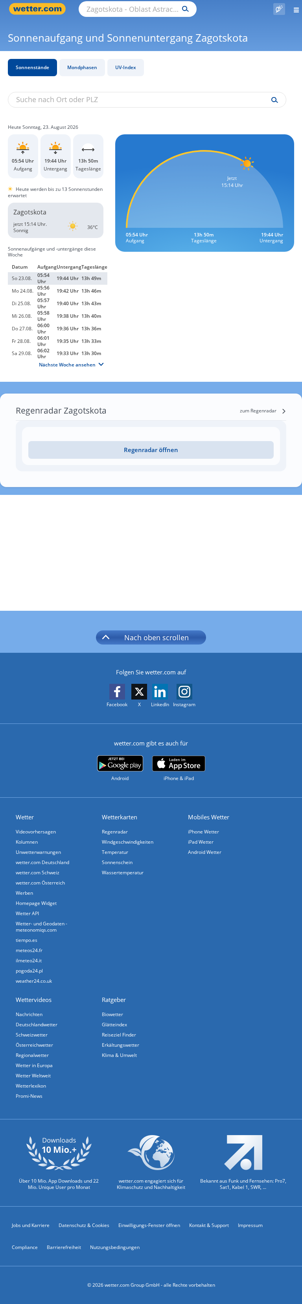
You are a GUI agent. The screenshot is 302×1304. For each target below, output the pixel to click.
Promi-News (29, 1096)
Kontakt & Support (209, 1225)
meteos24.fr (29, 950)
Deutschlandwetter (36, 1024)
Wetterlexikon (31, 1085)
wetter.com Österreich (40, 882)
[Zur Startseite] (39, 9)
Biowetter (112, 1014)
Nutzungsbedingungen (115, 1247)
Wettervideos (34, 1000)
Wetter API (27, 913)
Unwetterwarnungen (38, 852)
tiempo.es (26, 940)
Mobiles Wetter (208, 817)
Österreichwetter (34, 1045)
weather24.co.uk (34, 981)
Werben (24, 893)
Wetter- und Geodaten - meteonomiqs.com (41, 926)
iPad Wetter (201, 842)
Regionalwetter (32, 1055)
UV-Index (125, 67)
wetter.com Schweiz (37, 872)
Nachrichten (29, 1014)
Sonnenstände (32, 67)
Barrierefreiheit (64, 1247)
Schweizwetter (32, 1034)
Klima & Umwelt (119, 1055)
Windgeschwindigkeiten (127, 842)
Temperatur (115, 852)
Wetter (25, 817)
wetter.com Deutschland (42, 862)
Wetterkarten (119, 817)
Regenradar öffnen (151, 450)
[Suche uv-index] (272, 100)
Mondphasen (82, 67)
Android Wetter (204, 852)
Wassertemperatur (123, 872)
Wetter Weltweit (33, 1075)
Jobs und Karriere (31, 1225)
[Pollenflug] (279, 9)
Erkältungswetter (120, 1045)
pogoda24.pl (29, 970)
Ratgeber (114, 1000)
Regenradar (115, 831)
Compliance (25, 1247)
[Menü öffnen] (293, 9)
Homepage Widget (36, 903)
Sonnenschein (117, 862)
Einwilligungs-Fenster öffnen (149, 1225)
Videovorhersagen (36, 831)
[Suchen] (183, 9)
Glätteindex (114, 1024)
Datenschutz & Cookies (84, 1225)
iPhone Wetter (203, 831)
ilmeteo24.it (29, 960)
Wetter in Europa (34, 1065)
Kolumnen (27, 842)
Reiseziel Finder (119, 1034)
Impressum (250, 1225)
